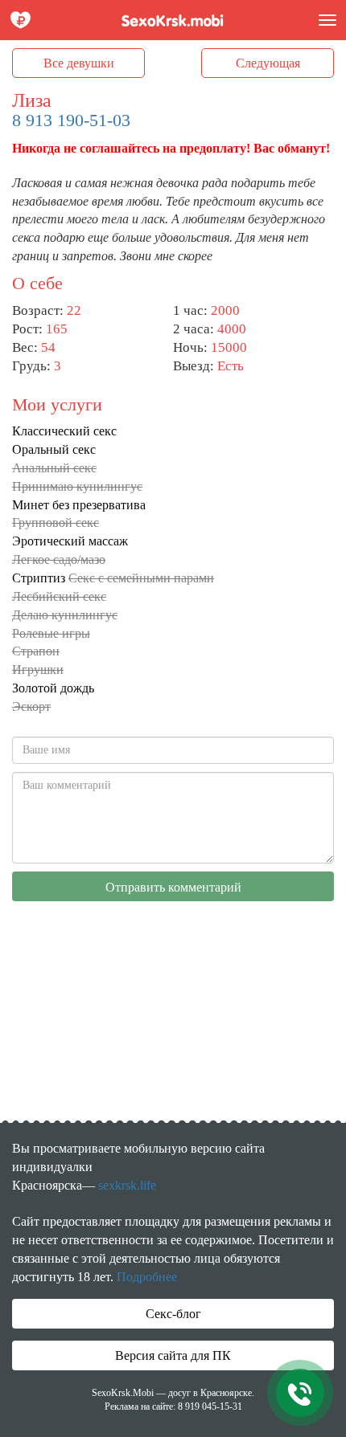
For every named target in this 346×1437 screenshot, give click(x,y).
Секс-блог (173, 1314)
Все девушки (78, 63)
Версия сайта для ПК (173, 1355)
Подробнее (147, 1277)
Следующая (268, 63)
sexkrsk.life (127, 1185)
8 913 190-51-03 (71, 120)
